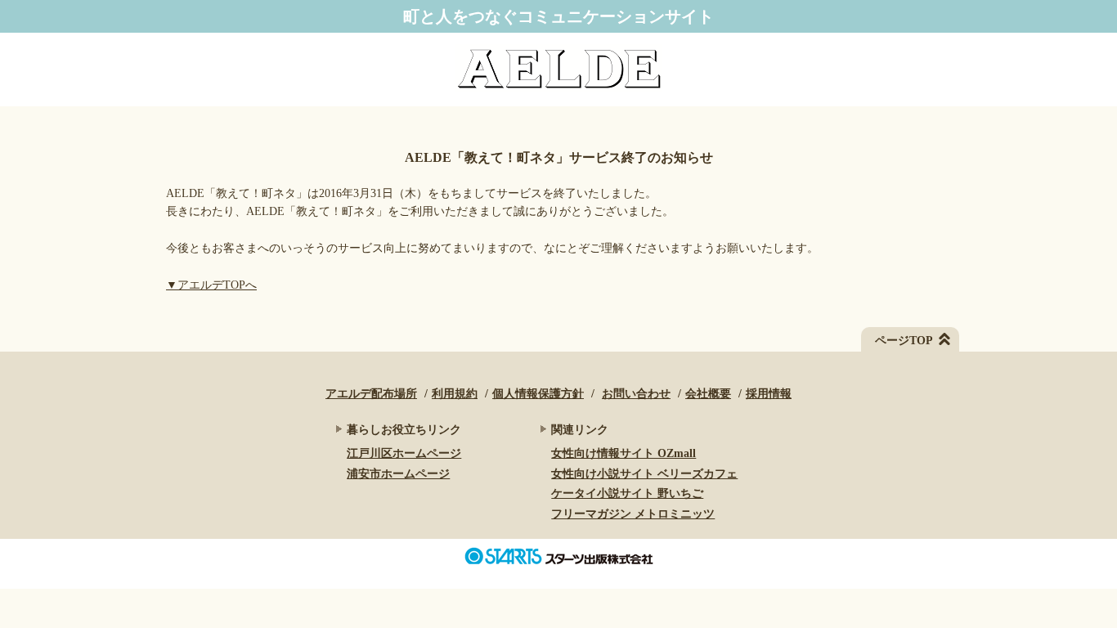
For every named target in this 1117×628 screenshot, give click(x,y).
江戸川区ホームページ (404, 453)
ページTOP (904, 340)
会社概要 (708, 394)
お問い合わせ (636, 394)
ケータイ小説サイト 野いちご (627, 493)
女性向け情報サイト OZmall (623, 453)
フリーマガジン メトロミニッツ (633, 514)
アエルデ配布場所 (371, 394)
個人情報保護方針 (538, 394)
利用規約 (455, 394)
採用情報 (769, 394)
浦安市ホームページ (398, 474)
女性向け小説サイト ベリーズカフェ (644, 474)
